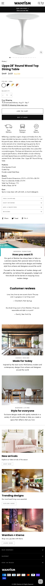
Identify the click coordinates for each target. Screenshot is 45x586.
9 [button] (23, 57)
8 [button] (21, 57)
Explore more (9, 503)
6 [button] (18, 57)
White (4, 85)
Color (7, 81)
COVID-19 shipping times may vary (15, 105)
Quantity (6, 91)
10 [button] (25, 57)
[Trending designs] (22, 480)
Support (5, 556)
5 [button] (16, 57)
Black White (8, 85)
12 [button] (28, 57)
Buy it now (22, 117)
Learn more (8, 543)
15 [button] (33, 57)
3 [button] (13, 57)
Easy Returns (9, 203)
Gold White (13, 85)
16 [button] (35, 57)
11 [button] (27, 57)
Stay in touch (8, 562)
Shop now (7, 464)
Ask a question (10, 207)
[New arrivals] (22, 441)
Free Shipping (9, 198)
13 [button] (30, 57)
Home (4, 61)
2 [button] (11, 57)
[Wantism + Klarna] (22, 520)
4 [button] (15, 57)
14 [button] (32, 57)
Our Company (8, 550)
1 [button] (10, 57)
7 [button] (20, 57)
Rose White (17, 85)
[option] (22, 10)
